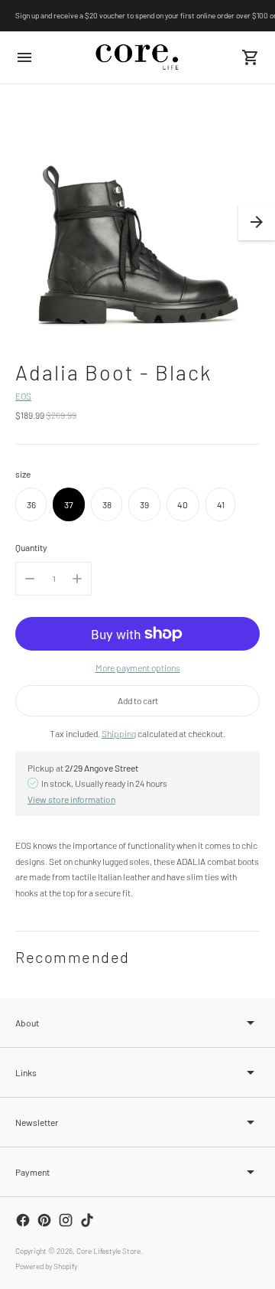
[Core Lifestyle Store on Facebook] (23, 1220)
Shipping (119, 733)
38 (107, 504)
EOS (23, 395)
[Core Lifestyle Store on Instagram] (65, 1220)
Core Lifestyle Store (108, 1250)
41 (221, 504)
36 (31, 504)
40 (182, 504)
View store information (71, 799)
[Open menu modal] (24, 57)
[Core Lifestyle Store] (137, 57)
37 (68, 504)
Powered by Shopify (46, 1266)
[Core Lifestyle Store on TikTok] (87, 1220)
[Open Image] (137, 222)
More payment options (137, 667)
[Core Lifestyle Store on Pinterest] (44, 1220)
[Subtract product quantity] (30, 579)
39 (144, 504)
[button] (256, 222)
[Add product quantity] (77, 579)
